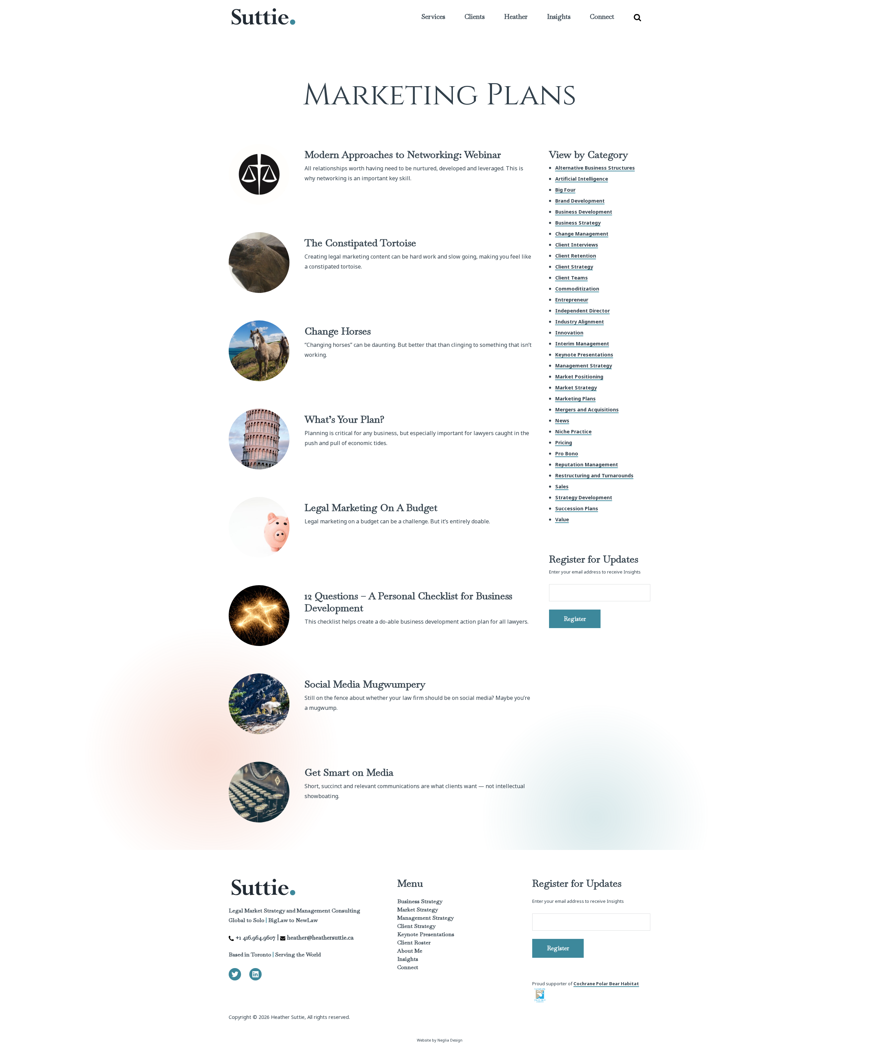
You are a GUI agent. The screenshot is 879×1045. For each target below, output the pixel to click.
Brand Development (580, 200)
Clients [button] (475, 16)
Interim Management (582, 343)
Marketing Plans (575, 398)
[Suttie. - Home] (263, 17)
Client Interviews (576, 244)
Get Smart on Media (349, 772)
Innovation (569, 332)
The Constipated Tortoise (360, 242)
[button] (637, 17)
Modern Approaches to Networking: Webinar (403, 154)
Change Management (581, 233)
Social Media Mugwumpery (365, 684)
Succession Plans (576, 508)
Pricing (563, 442)
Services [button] (433, 16)
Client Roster (414, 942)
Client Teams (571, 277)
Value (562, 519)
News (562, 420)
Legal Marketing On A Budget (371, 507)
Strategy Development (583, 497)
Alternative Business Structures (595, 167)
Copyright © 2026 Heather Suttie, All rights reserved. (289, 1017)
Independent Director (582, 310)
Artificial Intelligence (581, 178)
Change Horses (338, 331)
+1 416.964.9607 (255, 937)
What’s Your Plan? (345, 419)
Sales (562, 486)
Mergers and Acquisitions (587, 409)
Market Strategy (576, 387)
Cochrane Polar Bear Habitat (606, 983)
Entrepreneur (571, 299)
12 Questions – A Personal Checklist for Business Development (408, 601)
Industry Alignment (579, 321)
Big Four (565, 189)
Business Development (583, 211)
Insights (407, 959)
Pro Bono (566, 453)
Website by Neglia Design (440, 1040)
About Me (409, 950)
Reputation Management (586, 464)
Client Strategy (574, 266)
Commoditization (577, 288)
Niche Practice (573, 431)
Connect (602, 16)
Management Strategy (583, 365)
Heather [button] (516, 16)
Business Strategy (578, 222)
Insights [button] (559, 16)
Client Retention (575, 255)
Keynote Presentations (584, 354)
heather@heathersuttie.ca (320, 937)
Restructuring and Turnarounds (594, 475)
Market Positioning (579, 376)
